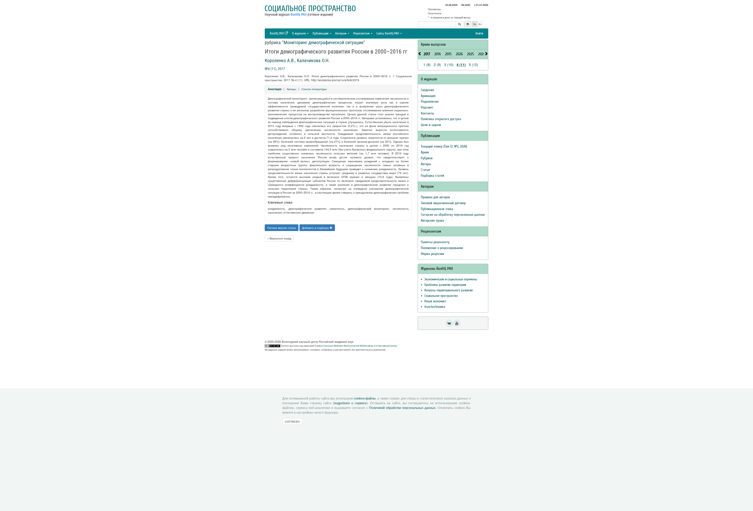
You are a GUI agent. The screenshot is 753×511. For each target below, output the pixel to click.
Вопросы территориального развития (448, 290)
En (479, 24)
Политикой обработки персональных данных (402, 408)
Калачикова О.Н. (313, 60)
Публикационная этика (437, 209)
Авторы (291, 89)
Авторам (341, 33)
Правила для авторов (435, 197)
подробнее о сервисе (350, 403)
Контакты (427, 113)
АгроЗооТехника (434, 307)
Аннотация (274, 89)
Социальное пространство (310, 8)
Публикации (321, 33)
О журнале (299, 33)
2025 (470, 54)
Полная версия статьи (281, 228)
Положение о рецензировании (442, 248)
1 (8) (427, 64)
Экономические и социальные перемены (450, 279)
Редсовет (427, 107)
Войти (479, 33)
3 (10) (448, 64)
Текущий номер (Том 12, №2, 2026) (444, 146)
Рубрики (427, 158)
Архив (425, 152)
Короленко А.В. (280, 60)
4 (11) (461, 64)
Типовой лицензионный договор (443, 203)
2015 (448, 54)
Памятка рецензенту (435, 242)
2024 (481, 54)
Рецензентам (361, 33)
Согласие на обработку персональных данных (453, 215)
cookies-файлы (365, 398)
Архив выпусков (433, 44)
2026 (459, 54)
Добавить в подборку (316, 228)
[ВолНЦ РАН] (449, 323)
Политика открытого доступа (441, 119)
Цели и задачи (431, 125)
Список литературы (314, 89)
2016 (437, 54)
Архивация (428, 96)
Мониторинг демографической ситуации (323, 42)
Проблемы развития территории (445, 285)
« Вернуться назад (279, 238)
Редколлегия (429, 102)
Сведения (427, 90)
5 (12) (473, 64)
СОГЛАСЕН (292, 421)
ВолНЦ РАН (298, 14)
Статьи (425, 170)
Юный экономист (435, 301)
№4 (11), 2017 (275, 69)
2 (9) (437, 64)
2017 (427, 54)
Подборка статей (432, 176)
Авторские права (432, 220)
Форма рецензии (432, 254)
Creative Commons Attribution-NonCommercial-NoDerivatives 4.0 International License (356, 345)
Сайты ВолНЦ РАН (388, 33)
